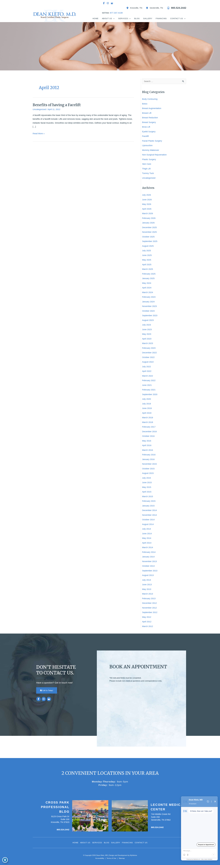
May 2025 (146, 260)
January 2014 (148, 557)
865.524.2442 (63, 829)
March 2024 (147, 292)
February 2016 (148, 455)
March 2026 (147, 213)
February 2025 (148, 274)
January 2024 (148, 302)
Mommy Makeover (151, 150)
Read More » (39, 133)
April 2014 (146, 543)
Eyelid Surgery (148, 131)
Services (97, 843)
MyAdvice (133, 855)
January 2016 (148, 459)
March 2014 (147, 547)
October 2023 (148, 311)
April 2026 (146, 209)
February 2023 (148, 348)
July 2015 (146, 478)
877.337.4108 (116, 13)
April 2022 (146, 371)
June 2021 (147, 385)
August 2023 (148, 320)
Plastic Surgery (149, 159)
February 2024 (148, 297)
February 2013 (148, 598)
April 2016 (146, 445)
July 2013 (146, 580)
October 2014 (148, 519)
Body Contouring (149, 99)
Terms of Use (111, 858)
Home (75, 843)
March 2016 (147, 450)
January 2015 (148, 506)
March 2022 (147, 376)
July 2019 (146, 404)
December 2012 (149, 603)
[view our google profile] (112, 3)
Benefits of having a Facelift (57, 105)
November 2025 (149, 232)
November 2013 (149, 561)
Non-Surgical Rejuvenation (154, 155)
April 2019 (146, 413)
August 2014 (148, 524)
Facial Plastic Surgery (152, 141)
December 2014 (149, 510)
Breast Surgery (149, 122)
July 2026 (146, 195)
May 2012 (146, 617)
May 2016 (146, 441)
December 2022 (149, 352)
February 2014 (148, 552)
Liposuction (147, 145)
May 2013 (146, 589)
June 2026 (147, 199)
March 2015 (147, 496)
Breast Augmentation (151, 108)
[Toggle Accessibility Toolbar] (5, 860)
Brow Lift (146, 127)
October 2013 (148, 566)
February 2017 (148, 427)
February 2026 (148, 218)
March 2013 (147, 594)
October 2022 (148, 357)
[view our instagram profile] (108, 3)
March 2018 (147, 422)
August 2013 (148, 575)
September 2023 (149, 315)
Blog (106, 843)
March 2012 (147, 626)
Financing (127, 843)
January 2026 (148, 223)
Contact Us (141, 843)
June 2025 (147, 255)
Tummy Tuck (148, 173)
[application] (113, 18)
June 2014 (147, 533)
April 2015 (146, 492)
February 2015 (148, 501)
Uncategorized (39, 109)
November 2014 (149, 515)
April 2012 (146, 621)
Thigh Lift (146, 169)
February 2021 (148, 390)
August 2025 (148, 246)
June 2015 (147, 482)
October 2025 (148, 237)
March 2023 (147, 343)
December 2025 (149, 227)
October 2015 (148, 468)
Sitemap (122, 858)
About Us (85, 843)
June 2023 (147, 329)
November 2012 (149, 608)
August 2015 (148, 473)
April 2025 (146, 264)
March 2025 (147, 269)
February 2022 (148, 380)
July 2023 (146, 325)
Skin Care (146, 164)
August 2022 (148, 362)
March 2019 (147, 417)
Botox (144, 104)
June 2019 (147, 408)
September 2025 (149, 241)
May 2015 (146, 487)
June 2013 (147, 584)
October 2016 (148, 436)
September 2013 (149, 571)
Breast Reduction (150, 117)
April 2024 (146, 288)
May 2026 (146, 204)
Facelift (145, 136)
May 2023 (146, 334)
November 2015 (149, 464)
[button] (46, 690)
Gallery (115, 843)
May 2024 (146, 283)
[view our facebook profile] (104, 3)
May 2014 (146, 538)
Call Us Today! (47, 690)
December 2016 (149, 431)
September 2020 (149, 394)
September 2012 (149, 612)
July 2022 (146, 366)
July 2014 (146, 529)
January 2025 (148, 278)
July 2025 (146, 250)
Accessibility (99, 858)
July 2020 (146, 399)
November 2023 (149, 306)
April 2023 (146, 339)
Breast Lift (146, 113)
